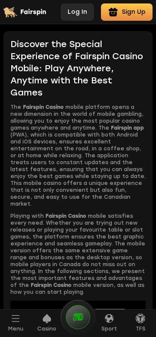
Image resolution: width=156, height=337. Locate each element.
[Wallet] (78, 322)
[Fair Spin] (24, 12)
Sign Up (134, 12)
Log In (77, 12)
